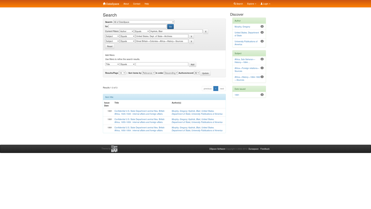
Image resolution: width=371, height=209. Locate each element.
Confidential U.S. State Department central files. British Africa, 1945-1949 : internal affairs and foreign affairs (139, 112)
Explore (251, 3)
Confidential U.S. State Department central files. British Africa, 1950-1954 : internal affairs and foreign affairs (139, 129)
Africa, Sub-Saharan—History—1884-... (245, 61)
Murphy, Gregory (179, 110)
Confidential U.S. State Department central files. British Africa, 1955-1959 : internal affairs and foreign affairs (139, 121)
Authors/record (186, 72)
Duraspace (254, 148)
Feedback (265, 148)
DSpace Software (217, 148)
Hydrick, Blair (194, 110)
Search (239, 3)
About (126, 3)
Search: (109, 21)
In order (159, 72)
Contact (136, 3)
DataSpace (112, 3)
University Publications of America (206, 113)
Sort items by (134, 72)
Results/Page (111, 72)
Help (147, 3)
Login (266, 3)
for (106, 26)
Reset (109, 46)
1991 (237, 94)
